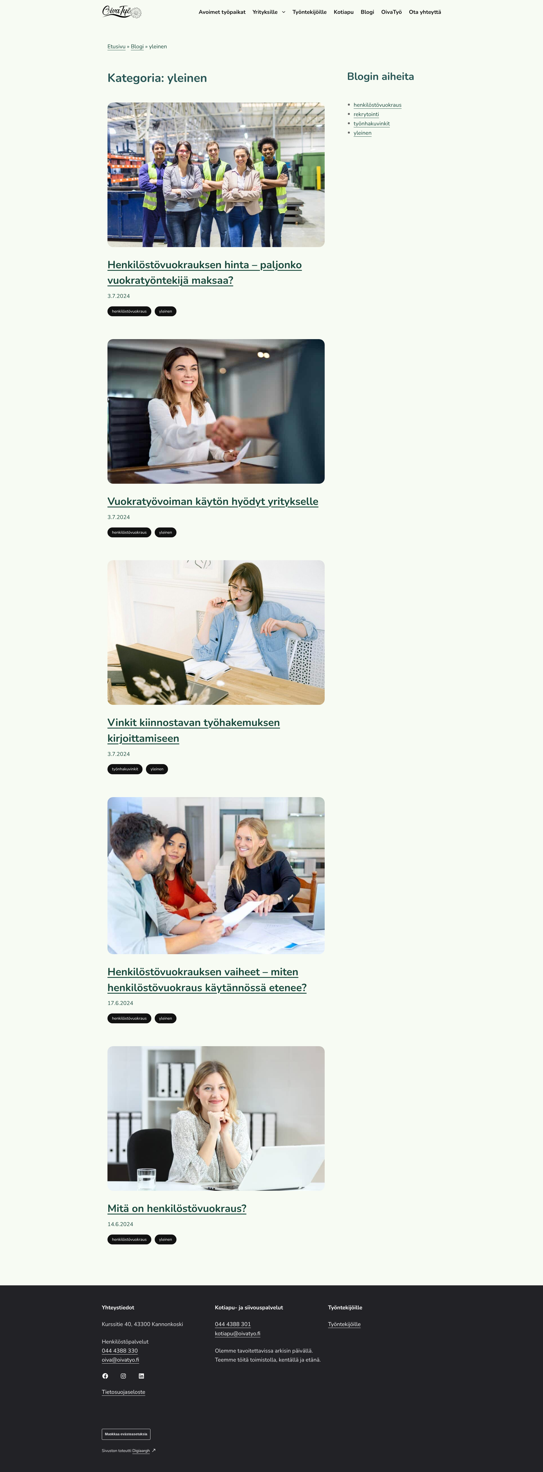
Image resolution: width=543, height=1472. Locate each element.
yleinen (165, 311)
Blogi (137, 46)
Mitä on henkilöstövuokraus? (176, 1209)
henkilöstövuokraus (129, 311)
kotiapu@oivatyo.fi (237, 1333)
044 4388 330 (120, 1351)
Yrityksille (265, 12)
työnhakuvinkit (125, 769)
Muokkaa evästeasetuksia (126, 1434)
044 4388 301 (233, 1324)
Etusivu (116, 46)
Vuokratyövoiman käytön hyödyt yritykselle (212, 502)
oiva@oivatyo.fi (120, 1360)
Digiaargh (141, 1450)
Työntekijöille (344, 1324)
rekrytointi (366, 114)
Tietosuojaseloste (123, 1392)
